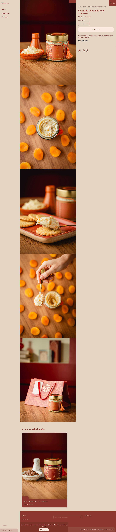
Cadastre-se (5, 530)
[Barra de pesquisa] (110, 3)
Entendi (43, 529)
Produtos (5, 13)
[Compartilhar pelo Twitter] (83, 50)
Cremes (84, 6)
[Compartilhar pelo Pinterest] (87, 50)
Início (4, 9)
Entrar (10, 530)
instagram (4, 525)
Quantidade (81, 20)
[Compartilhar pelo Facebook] (79, 50)
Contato (5, 17)
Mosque (5, 3)
